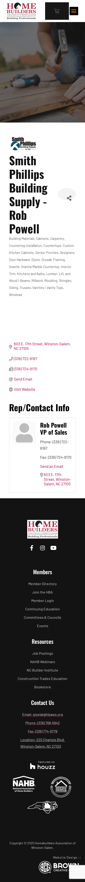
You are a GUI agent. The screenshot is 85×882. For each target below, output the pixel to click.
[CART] (57, 11)
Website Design (65, 857)
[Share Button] (67, 194)
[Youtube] (53, 548)
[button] (74, 11)
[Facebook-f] (31, 548)
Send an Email (51, 466)
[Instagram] (42, 548)
